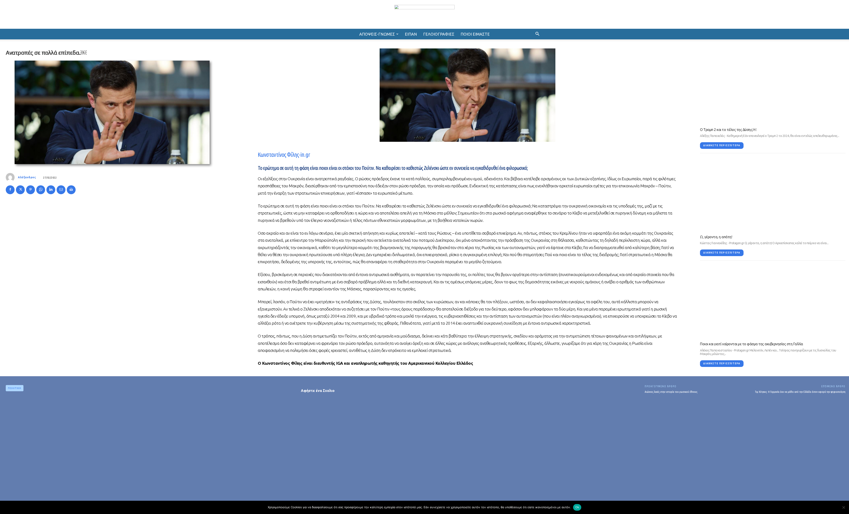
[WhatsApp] (40, 189)
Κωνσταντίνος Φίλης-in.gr (284, 154)
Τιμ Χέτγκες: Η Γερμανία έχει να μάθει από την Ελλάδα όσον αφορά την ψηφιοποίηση (800, 391)
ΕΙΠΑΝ (411, 34)
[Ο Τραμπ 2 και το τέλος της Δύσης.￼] (772, 86)
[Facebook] (10, 189)
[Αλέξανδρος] (11, 177)
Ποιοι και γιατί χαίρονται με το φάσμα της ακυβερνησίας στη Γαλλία (751, 344)
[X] (20, 189)
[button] (537, 34)
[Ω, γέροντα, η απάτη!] (772, 194)
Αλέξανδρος (27, 177)
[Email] (61, 189)
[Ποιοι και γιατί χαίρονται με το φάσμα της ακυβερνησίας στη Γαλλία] (772, 301)
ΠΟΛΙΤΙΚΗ (14, 388)
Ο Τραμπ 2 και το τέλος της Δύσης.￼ (728, 130)
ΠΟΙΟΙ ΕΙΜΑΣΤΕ (475, 34)
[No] (843, 507)
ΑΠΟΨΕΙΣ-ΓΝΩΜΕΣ (377, 34)
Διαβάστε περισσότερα (721, 145)
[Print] (71, 189)
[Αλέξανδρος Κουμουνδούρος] (424, 15)
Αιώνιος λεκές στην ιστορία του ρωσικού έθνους (671, 391)
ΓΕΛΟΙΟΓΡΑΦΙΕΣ (438, 34)
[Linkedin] (50, 189)
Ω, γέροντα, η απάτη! (716, 237)
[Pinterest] (30, 189)
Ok (577, 507)
